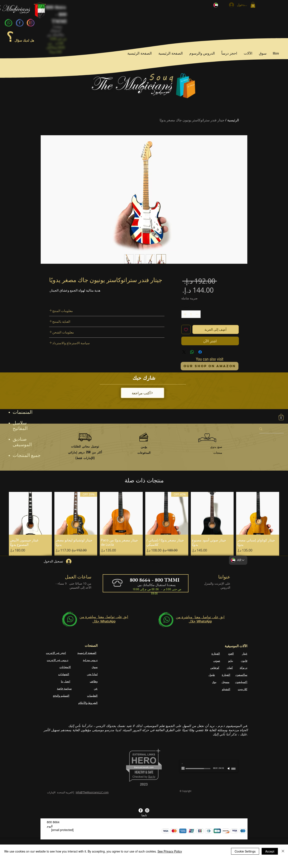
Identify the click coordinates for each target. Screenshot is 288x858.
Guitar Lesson (125, 562)
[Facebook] (19, 22)
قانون (244, 660)
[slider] (233, 769)
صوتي (216, 660)
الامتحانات (65, 667)
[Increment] (184, 314)
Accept (269, 851)
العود (231, 653)
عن (96, 688)
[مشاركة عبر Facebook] (200, 352)
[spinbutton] (191, 314)
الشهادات (63, 674)
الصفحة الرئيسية (86, 653)
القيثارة (215, 653)
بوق (214, 682)
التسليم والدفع (61, 695)
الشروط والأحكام (88, 702)
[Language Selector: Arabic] (218, 4)
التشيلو (226, 689)
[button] (252, 5)
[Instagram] (30, 22)
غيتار (244, 653)
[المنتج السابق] (285, 533)
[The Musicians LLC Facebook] (141, 810)
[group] (144, 533)
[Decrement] (197, 314)
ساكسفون (241, 675)
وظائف (94, 681)
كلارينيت (242, 689)
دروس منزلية (90, 660)
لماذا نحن (92, 674)
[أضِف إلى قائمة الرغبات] (186, 329)
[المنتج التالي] (2, 533)
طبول (212, 675)
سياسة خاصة (64, 688)
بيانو (230, 660)
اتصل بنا (65, 681)
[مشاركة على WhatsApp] (192, 352)
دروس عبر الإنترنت (57, 660)
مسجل (225, 682)
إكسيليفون (241, 682)
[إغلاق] (282, 851)
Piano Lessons (151, 562)
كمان (230, 667)
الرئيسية (233, 120)
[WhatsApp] (8, 22)
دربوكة (243, 667)
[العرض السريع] (257, 513)
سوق (95, 667)
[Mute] (229, 768)
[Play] (183, 768)
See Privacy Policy (169, 851)
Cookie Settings (245, 851)
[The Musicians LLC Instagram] (147, 810)
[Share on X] (184, 352)
